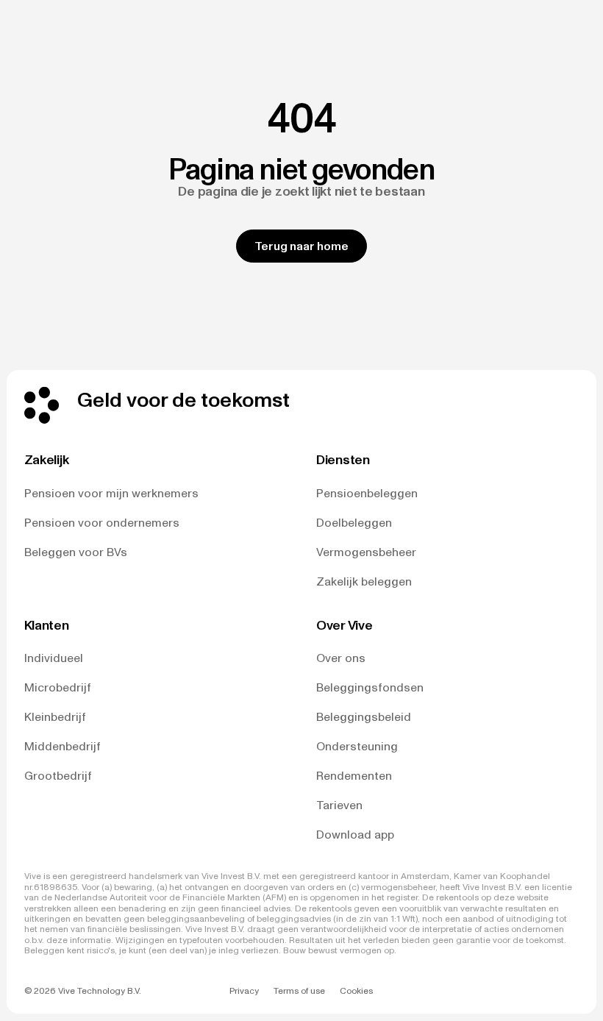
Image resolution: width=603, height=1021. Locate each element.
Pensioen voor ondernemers (101, 523)
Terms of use (299, 991)
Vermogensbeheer (366, 552)
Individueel (53, 658)
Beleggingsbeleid (363, 717)
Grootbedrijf (58, 776)
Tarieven (339, 805)
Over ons (340, 658)
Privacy (244, 991)
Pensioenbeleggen (367, 493)
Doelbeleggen (354, 523)
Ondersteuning (357, 746)
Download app (355, 835)
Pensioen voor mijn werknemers (111, 493)
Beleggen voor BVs (75, 552)
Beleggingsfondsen (370, 687)
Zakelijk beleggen (364, 581)
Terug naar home (301, 246)
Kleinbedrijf (55, 717)
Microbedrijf (57, 687)
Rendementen (354, 776)
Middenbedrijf (62, 746)
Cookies (356, 991)
